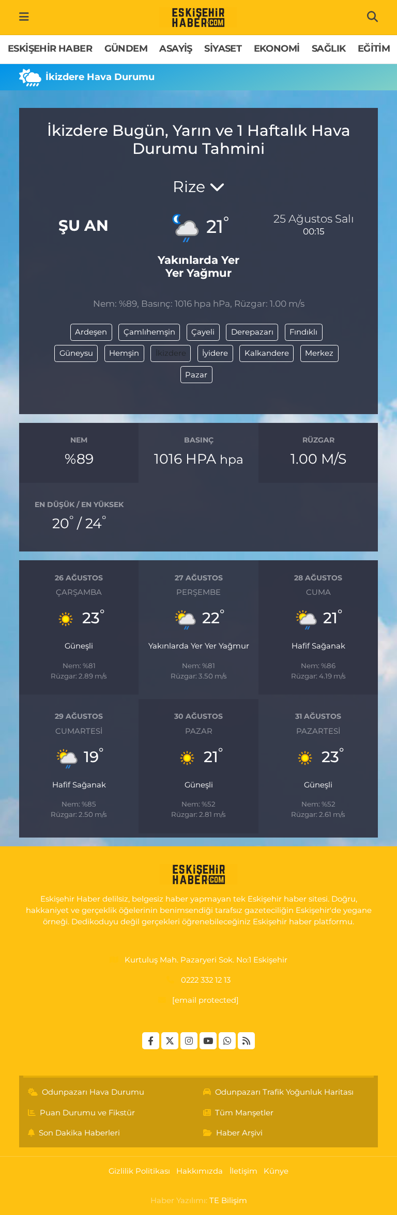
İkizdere (171, 353)
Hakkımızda (199, 1171)
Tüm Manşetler (244, 1112)
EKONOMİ (277, 48)
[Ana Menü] (24, 17)
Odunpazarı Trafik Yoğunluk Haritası (284, 1092)
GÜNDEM (125, 48)
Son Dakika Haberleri (79, 1133)
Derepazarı (252, 332)
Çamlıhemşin (149, 332)
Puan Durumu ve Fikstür (87, 1112)
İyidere (215, 353)
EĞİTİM (374, 48)
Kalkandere (267, 353)
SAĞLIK (328, 48)
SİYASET (222, 48)
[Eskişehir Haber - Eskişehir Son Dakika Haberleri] (198, 17)
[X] (169, 1040)
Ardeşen (91, 332)
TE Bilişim (228, 1200)
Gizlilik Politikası (139, 1171)
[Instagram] (188, 1040)
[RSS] (246, 1040)
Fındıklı (303, 332)
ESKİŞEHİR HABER (50, 48)
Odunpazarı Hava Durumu (93, 1092)
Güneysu (76, 353)
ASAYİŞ (175, 48)
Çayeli (203, 332)
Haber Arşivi (239, 1133)
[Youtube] (208, 1040)
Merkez (319, 353)
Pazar (196, 375)
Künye (276, 1171)
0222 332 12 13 (206, 980)
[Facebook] (150, 1040)
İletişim (243, 1171)
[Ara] (372, 17)
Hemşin (124, 353)
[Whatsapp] (227, 1040)
